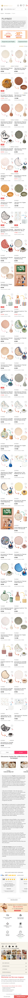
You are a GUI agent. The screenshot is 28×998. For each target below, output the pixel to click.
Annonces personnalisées (7, 991)
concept (9, 796)
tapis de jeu (20, 790)
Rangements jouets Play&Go (8, 41)
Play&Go (14, 775)
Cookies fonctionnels (6, 988)
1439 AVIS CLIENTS (20, 875)
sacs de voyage (11, 849)
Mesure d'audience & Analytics (8, 989)
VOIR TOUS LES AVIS (14, 899)
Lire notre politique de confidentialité (8, 983)
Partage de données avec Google (8, 987)
